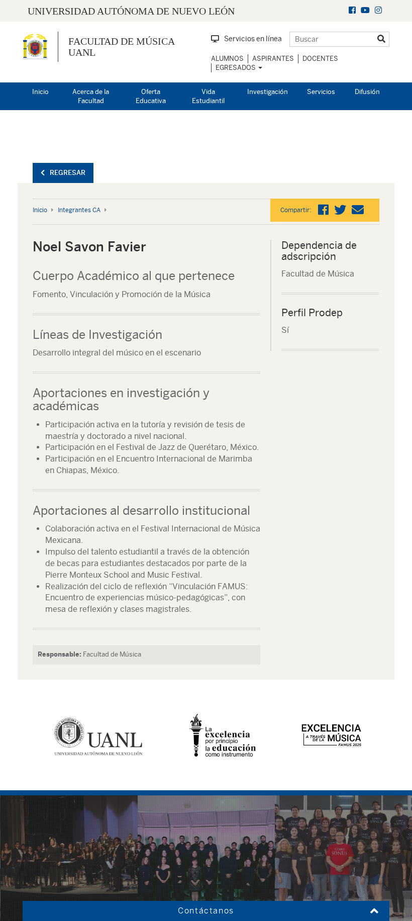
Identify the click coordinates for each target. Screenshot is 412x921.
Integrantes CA (79, 210)
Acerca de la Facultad (90, 96)
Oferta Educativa (151, 96)
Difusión (367, 92)
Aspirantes (273, 58)
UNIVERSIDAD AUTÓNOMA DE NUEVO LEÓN (131, 11)
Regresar (67, 172)
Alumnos (227, 58)
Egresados (236, 67)
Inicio (40, 92)
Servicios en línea (253, 39)
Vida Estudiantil (208, 96)
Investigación (267, 92)
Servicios (321, 92)
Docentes (320, 58)
